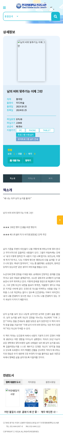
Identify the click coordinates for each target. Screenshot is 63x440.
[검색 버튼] (55, 16)
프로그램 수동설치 (26, 134)
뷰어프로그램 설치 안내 (28, 139)
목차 (50, 178)
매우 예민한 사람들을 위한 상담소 (50, 412)
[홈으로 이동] (31, 5)
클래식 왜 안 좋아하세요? (31, 412)
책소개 (12, 178)
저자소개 (31, 178)
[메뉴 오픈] (60, 220)
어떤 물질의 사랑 (12, 412)
